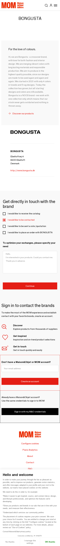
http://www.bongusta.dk (22, 170)
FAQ (30, 468)
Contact (30, 462)
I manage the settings (30, 541)
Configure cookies (30, 443)
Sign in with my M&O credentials (30, 411)
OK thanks (50, 542)
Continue (30, 286)
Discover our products (23, 113)
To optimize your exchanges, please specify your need (29, 245)
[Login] (51, 5)
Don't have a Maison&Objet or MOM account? (26, 362)
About (30, 456)
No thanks (9, 542)
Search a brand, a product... (46, 4)
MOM (12, 5)
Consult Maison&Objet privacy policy (17, 532)
